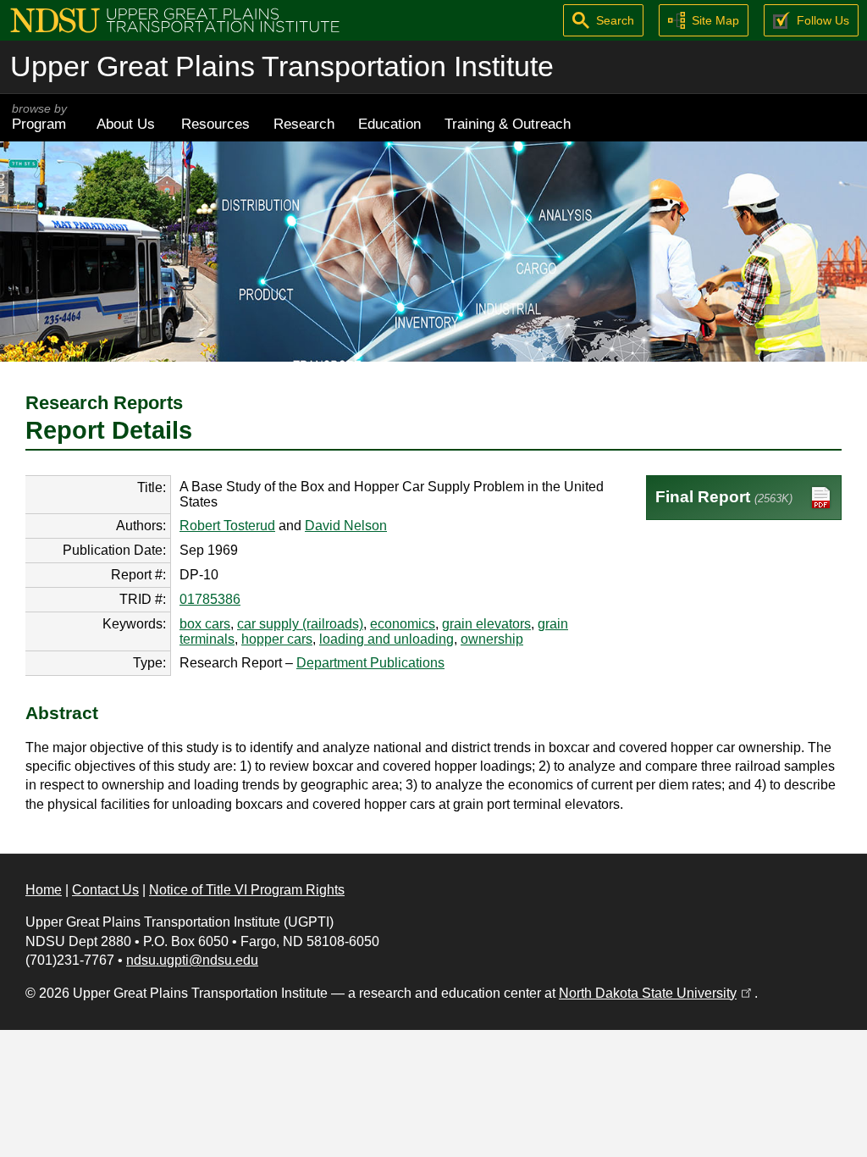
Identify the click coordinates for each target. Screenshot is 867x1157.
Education (389, 123)
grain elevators (486, 624)
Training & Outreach (508, 123)
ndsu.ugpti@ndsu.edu (192, 960)
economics (402, 624)
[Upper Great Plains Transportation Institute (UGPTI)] (174, 19)
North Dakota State (656, 993)
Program (39, 117)
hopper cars (276, 639)
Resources (215, 123)
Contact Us (105, 890)
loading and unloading (386, 639)
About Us (126, 123)
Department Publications (370, 663)
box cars (204, 624)
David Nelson (346, 525)
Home (43, 890)
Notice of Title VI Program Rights (247, 890)
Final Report (723, 497)
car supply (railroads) (300, 624)
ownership (492, 639)
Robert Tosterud (227, 525)
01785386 (209, 599)
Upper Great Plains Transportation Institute (282, 66)
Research (303, 123)
